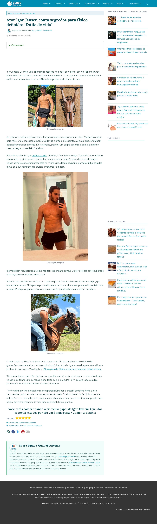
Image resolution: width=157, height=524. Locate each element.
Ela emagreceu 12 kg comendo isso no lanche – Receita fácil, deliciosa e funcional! (132, 300)
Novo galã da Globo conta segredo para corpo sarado (72, 369)
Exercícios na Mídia (28, 13)
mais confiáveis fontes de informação (84, 462)
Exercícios (73, 4)
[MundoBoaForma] (15, 3)
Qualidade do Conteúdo (116, 488)
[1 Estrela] (17, 417)
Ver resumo (17, 45)
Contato (79, 488)
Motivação (134, 4)
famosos (38, 425)
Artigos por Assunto (94, 488)
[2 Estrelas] (20, 417)
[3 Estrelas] (23, 417)
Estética (106, 4)
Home (10, 13)
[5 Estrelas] (29, 417)
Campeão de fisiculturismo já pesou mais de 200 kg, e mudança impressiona (130, 81)
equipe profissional (67, 456)
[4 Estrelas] (26, 417)
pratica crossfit (39, 155)
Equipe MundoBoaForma (42, 31)
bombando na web (17, 425)
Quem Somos (36, 488)
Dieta (45, 4)
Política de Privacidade (54, 488)
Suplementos (90, 4)
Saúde (120, 4)
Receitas (58, 4)
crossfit (30, 425)
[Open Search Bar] (146, 3)
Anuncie (70, 488)
